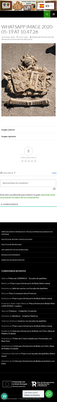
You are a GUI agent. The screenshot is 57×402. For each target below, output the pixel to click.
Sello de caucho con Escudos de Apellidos (30, 288)
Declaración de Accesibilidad (14, 250)
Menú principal (53, 14)
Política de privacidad (11, 244)
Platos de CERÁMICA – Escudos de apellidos (27, 278)
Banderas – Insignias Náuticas (25, 316)
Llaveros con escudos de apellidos (32, 321)
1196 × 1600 (23, 37)
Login (54, 173)
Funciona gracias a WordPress (30, 399)
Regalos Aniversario (10, 255)
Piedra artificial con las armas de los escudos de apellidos (27, 38)
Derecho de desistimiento (13, 260)
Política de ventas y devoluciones (16, 239)
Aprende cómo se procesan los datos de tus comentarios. (27, 196)
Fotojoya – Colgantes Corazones (23, 311)
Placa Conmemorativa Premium (22, 293)
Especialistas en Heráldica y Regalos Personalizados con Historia (27, 233)
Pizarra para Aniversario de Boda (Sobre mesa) (30, 283)
